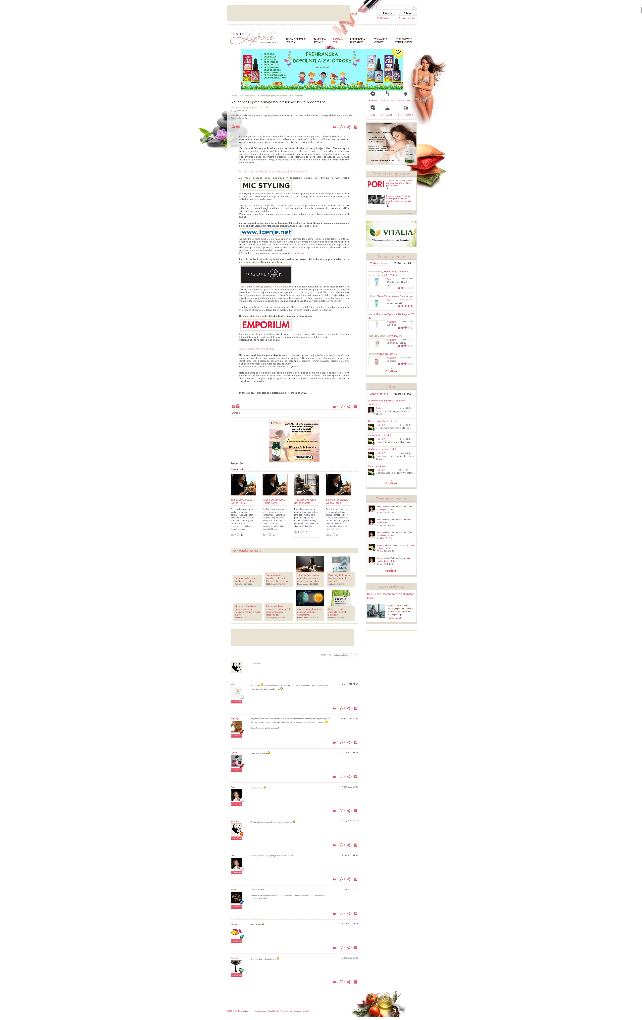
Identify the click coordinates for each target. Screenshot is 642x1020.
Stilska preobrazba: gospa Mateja (305, 501)
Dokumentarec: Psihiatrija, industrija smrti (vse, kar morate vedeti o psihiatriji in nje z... (399, 200)
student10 (380, 425)
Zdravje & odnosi (381, 41)
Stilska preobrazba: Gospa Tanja (242, 501)
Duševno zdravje (377, 466)
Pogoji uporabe (260, 1011)
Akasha (234, 890)
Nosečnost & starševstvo (403, 41)
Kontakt (271, 1011)
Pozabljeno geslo (409, 18)
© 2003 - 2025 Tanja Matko (237, 1011)
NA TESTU (387, 100)
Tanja (233, 787)
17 (305, 532)
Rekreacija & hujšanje (358, 41)
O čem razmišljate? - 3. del (382, 421)
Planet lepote (236, 96)
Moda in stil (248, 96)
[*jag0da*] (391, 322)
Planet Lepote (254, 37)
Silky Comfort (385, 335)
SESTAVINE (387, 115)
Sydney (234, 753)
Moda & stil (338, 41)
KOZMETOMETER (406, 100)
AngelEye (235, 719)
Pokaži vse (391, 371)
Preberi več (394, 618)
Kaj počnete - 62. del (379, 435)
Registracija (385, 18)
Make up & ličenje (319, 41)
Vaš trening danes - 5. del (382, 449)
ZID (373, 115)
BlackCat (235, 958)
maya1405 (235, 821)
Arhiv (278, 1011)
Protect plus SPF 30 (382, 353)
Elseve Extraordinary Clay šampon (391, 296)
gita (232, 684)
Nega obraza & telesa (296, 41)
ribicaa (234, 924)
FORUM (373, 100)
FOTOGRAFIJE (405, 115)
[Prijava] (380, 13)
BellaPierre (299, 253)
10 (242, 535)
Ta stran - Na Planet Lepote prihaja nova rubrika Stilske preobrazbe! (399, 183)
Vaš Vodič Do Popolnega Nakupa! (295, 1011)
